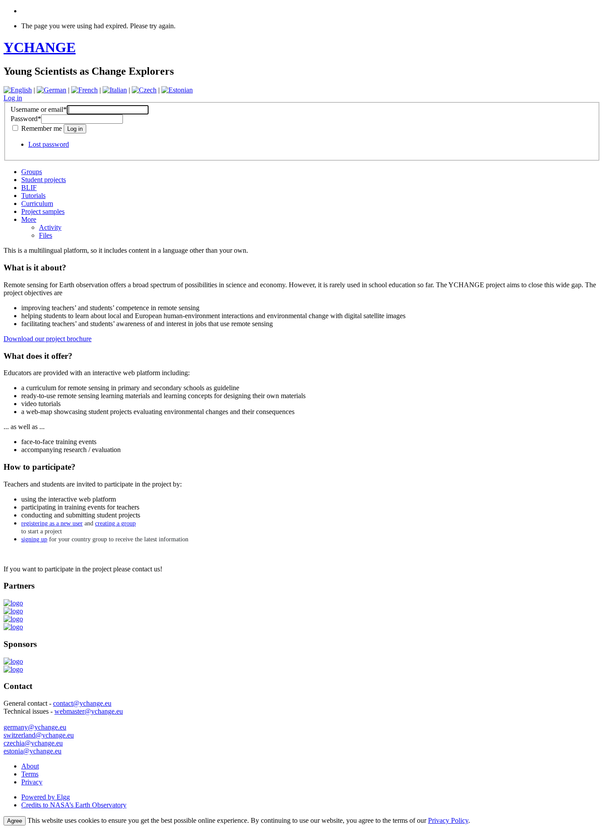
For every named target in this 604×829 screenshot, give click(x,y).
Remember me (41, 128)
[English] (18, 90)
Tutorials (33, 195)
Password (26, 118)
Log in (13, 98)
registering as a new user (52, 523)
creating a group (115, 523)
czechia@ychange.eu (33, 743)
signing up (34, 539)
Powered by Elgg (45, 797)
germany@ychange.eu (35, 727)
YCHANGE (40, 47)
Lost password (48, 144)
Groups (31, 171)
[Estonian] (177, 90)
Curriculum (37, 203)
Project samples (43, 211)
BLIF (29, 187)
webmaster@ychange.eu (88, 711)
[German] (51, 90)
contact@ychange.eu (82, 703)
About (30, 766)
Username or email (39, 109)
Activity (50, 227)
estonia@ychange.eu (32, 751)
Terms (29, 774)
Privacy (31, 782)
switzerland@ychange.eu (39, 735)
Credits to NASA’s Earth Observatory (73, 805)
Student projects (43, 179)
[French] (84, 90)
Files (45, 235)
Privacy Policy (448, 820)
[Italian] (115, 90)
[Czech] (144, 90)
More (28, 219)
